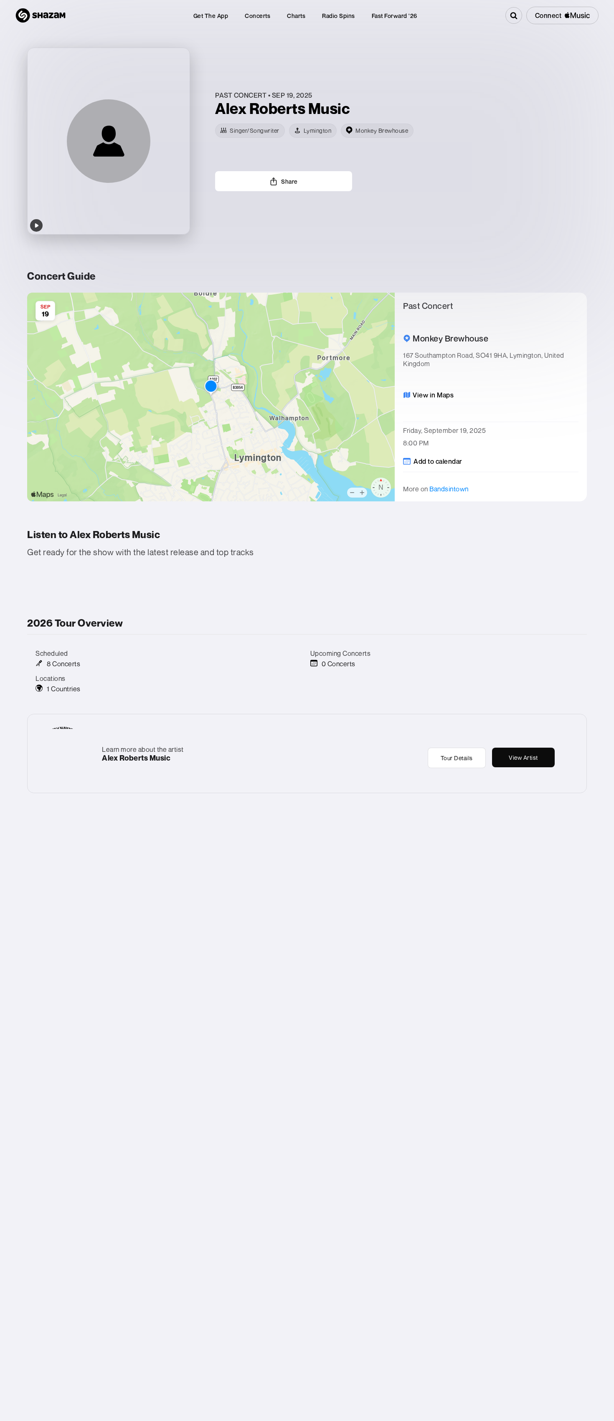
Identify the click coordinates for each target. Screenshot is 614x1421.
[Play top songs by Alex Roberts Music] (36, 225)
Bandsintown (449, 489)
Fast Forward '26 (394, 15)
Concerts (257, 15)
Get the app (210, 15)
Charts (296, 15)
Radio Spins (338, 15)
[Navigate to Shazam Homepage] (40, 15)
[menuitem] (211, 15)
